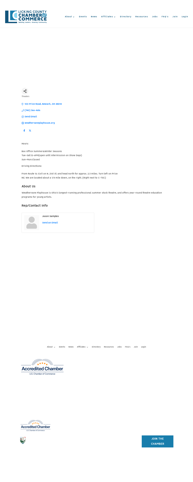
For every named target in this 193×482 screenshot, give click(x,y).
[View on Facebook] (24, 132)
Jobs (155, 17)
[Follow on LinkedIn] (41, 451)
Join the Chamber (117, 409)
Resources (141, 17)
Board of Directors (76, 419)
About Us (76, 406)
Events (83, 17)
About (68, 17)
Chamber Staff (76, 413)
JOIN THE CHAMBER (157, 441)
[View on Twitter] (30, 132)
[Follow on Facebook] (29, 451)
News (94, 17)
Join (175, 17)
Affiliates (107, 17)
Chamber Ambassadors (76, 432)
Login (185, 17)
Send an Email (50, 223)
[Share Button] (25, 91)
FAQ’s (165, 17)
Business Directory (117, 416)
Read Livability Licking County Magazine (165, 3)
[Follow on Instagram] (35, 451)
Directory (125, 17)
